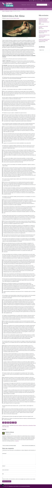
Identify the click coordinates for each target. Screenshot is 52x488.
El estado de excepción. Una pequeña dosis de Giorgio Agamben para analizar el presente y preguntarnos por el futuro (44, 21)
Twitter (35, 0)
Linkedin (42, 0)
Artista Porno (16, 425)
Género (4, 8)
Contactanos (33, 4)
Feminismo (20, 425)
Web (3, 473)
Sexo (8, 426)
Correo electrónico (5, 469)
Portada (3, 11)
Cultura (25, 8)
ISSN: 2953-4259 (47, 0)
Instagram (38, 0)
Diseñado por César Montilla (14, 486)
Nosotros (28, 4)
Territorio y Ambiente (19, 8)
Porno (6, 426)
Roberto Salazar (16, 18)
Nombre (3, 465)
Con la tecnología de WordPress (24, 486)
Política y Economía (10, 8)
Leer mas (17, 440)
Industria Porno (25, 425)
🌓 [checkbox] (2, 485)
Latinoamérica (30, 425)
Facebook (31, 0)
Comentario (4, 453)
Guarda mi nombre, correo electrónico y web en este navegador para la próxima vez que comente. (18, 478)
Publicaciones (24, 4)
